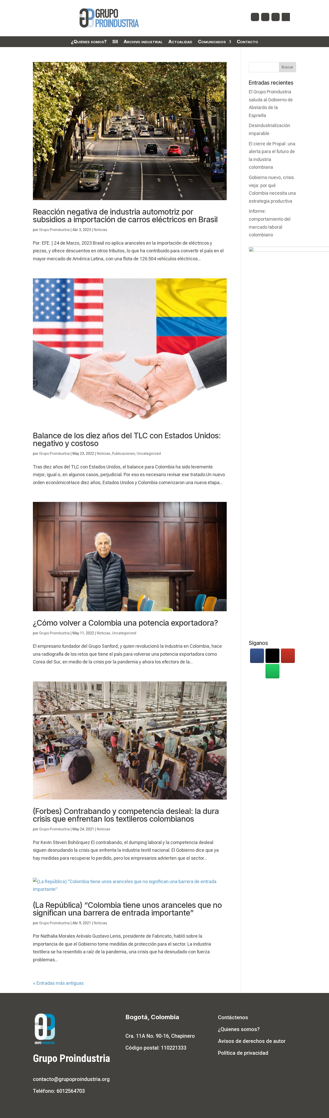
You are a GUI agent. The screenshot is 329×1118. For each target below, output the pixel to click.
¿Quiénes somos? (89, 42)
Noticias (100, 230)
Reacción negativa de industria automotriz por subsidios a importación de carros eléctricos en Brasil (125, 215)
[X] (272, 656)
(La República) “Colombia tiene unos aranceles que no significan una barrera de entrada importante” (127, 908)
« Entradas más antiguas (58, 983)
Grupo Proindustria (54, 230)
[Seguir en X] (265, 17)
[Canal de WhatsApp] (272, 671)
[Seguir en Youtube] (275, 17)
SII (115, 42)
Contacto (247, 42)
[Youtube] (288, 656)
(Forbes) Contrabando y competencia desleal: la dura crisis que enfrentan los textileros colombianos (126, 814)
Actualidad (180, 42)
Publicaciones (123, 453)
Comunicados (212, 42)
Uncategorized (149, 453)
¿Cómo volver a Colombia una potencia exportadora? (125, 622)
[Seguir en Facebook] (255, 17)
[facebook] (257, 656)
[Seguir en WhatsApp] (286, 17)
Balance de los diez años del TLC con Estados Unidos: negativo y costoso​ (127, 439)
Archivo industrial (143, 42)
